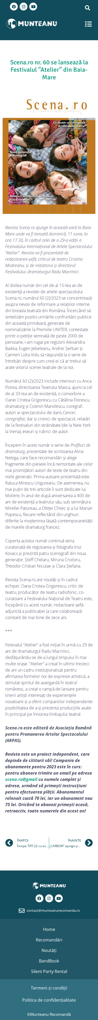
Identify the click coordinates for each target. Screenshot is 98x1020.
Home (49, 929)
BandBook (49, 961)
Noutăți (49, 950)
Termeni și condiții (49, 988)
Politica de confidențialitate (49, 1000)
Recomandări (49, 940)
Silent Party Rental (49, 971)
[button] (88, 24)
